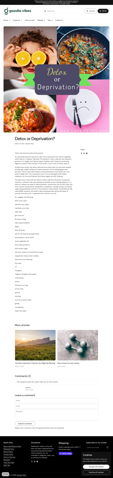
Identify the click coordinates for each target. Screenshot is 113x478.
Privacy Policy (8, 454)
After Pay (7, 465)
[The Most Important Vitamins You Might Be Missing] (35, 345)
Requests (7, 460)
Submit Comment (25, 424)
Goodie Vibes (21, 475)
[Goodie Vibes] (18, 11)
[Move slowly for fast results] (77, 345)
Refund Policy (8, 452)
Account (92, 11)
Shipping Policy (9, 449)
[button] (103, 11)
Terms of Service (9, 457)
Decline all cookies (96, 472)
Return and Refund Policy (12, 446)
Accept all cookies (96, 467)
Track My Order (9, 462)
